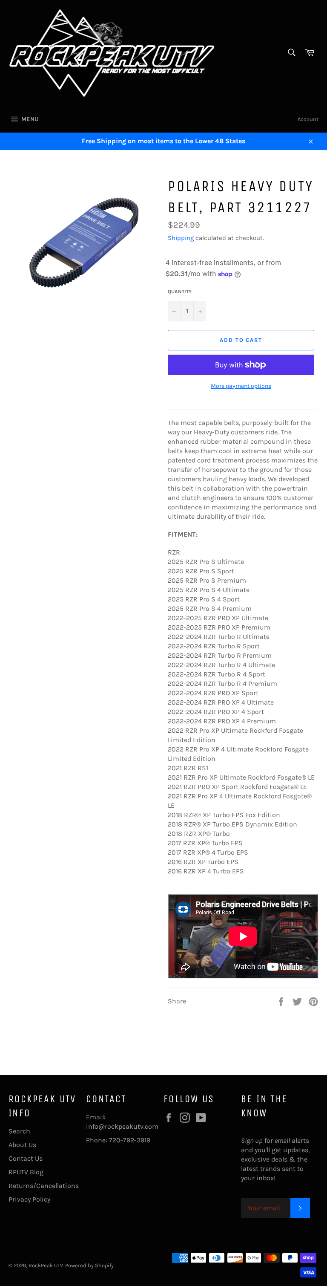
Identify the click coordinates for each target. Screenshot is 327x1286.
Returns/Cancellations (44, 1186)
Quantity (180, 292)
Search (19, 1131)
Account (308, 119)
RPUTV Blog (26, 1172)
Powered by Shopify (89, 1265)
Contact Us (26, 1158)
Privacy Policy (29, 1199)
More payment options (241, 386)
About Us (22, 1145)
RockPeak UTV (46, 1265)
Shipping (181, 238)
